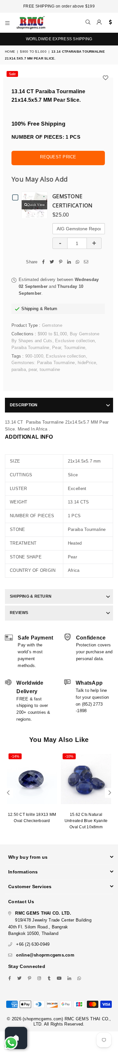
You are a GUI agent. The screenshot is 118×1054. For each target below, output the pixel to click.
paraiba (18, 369)
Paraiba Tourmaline (30, 347)
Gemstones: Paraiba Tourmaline (43, 362)
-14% (15, 756)
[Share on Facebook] (43, 262)
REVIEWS (19, 612)
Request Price (58, 156)
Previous (8, 793)
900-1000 (34, 356)
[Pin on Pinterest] (60, 262)
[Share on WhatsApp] (77, 262)
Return (50, 308)
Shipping (29, 308)
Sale (12, 74)
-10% (69, 756)
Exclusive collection (75, 340)
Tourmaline (75, 347)
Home (10, 51)
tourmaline (50, 369)
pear (33, 369)
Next (110, 793)
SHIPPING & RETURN (30, 596)
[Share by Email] (86, 262)
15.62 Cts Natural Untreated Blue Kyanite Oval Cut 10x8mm (86, 820)
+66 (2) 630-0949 (32, 944)
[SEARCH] (88, 22)
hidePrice (87, 362)
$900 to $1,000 (33, 51)
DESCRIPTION (24, 405)
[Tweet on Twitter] (52, 262)
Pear (56, 347)
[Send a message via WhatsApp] (11, 1043)
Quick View (36, 204)
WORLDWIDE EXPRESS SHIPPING (59, 39)
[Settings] (109, 22)
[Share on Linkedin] (69, 262)
